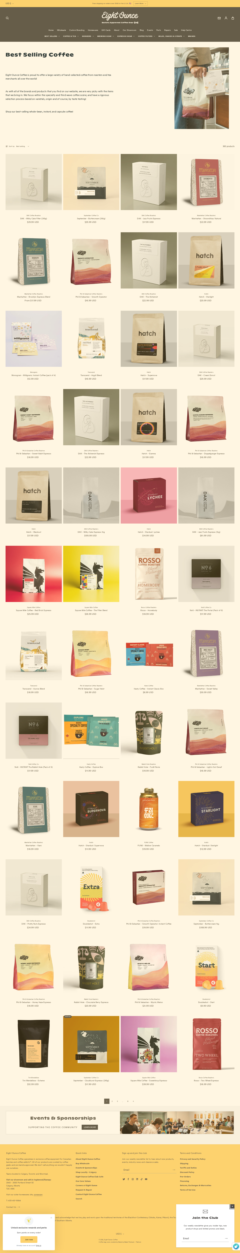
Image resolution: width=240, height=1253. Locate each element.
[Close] (232, 1206)
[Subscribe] (226, 1238)
